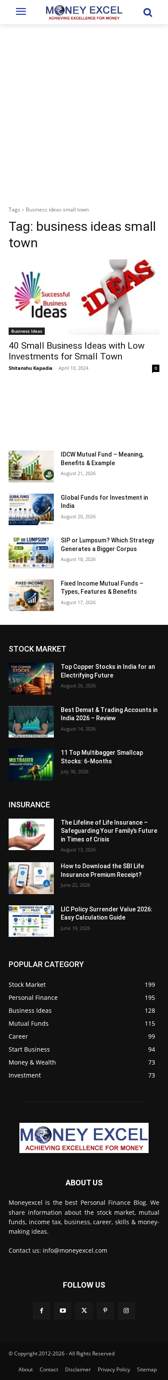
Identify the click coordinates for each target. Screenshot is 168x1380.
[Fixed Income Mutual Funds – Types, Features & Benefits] (31, 595)
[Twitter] (83, 1310)
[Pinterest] (105, 1310)
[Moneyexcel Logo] (84, 12)
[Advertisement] (84, 112)
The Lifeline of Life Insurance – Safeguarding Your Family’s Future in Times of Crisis (109, 831)
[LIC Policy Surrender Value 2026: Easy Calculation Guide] (31, 921)
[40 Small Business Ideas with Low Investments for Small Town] (84, 297)
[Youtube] (62, 1310)
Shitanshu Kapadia (31, 368)
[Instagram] (126, 1310)
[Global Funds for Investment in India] (31, 510)
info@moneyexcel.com (75, 1250)
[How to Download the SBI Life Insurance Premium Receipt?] (31, 878)
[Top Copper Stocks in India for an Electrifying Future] (31, 679)
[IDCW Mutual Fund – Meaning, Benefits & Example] (31, 466)
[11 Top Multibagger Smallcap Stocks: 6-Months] (31, 765)
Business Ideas (26, 331)
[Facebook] (41, 1310)
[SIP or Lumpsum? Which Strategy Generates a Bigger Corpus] (31, 552)
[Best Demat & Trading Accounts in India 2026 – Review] (31, 722)
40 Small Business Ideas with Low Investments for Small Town (77, 351)
